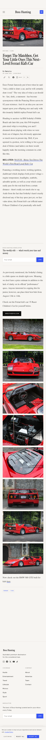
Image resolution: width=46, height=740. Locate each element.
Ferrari (5, 590)
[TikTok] (17, 662)
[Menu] (4, 12)
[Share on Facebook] (13, 77)
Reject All (20, 736)
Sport (5, 697)
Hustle (5, 672)
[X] (10, 662)
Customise (8, 736)
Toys (12, 590)
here (8, 581)
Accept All (33, 736)
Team (27, 680)
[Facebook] (7, 662)
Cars (12, 51)
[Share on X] (9, 77)
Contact (28, 684)
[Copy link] (4, 77)
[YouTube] (14, 662)
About (27, 672)
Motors (5, 51)
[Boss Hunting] (23, 12)
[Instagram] (4, 662)
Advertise (28, 676)
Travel (5, 680)
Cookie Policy (9, 732)
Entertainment (8, 676)
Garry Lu (8, 71)
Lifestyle (6, 684)
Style (4, 693)
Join (40, 260)
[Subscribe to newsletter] (41, 12)
